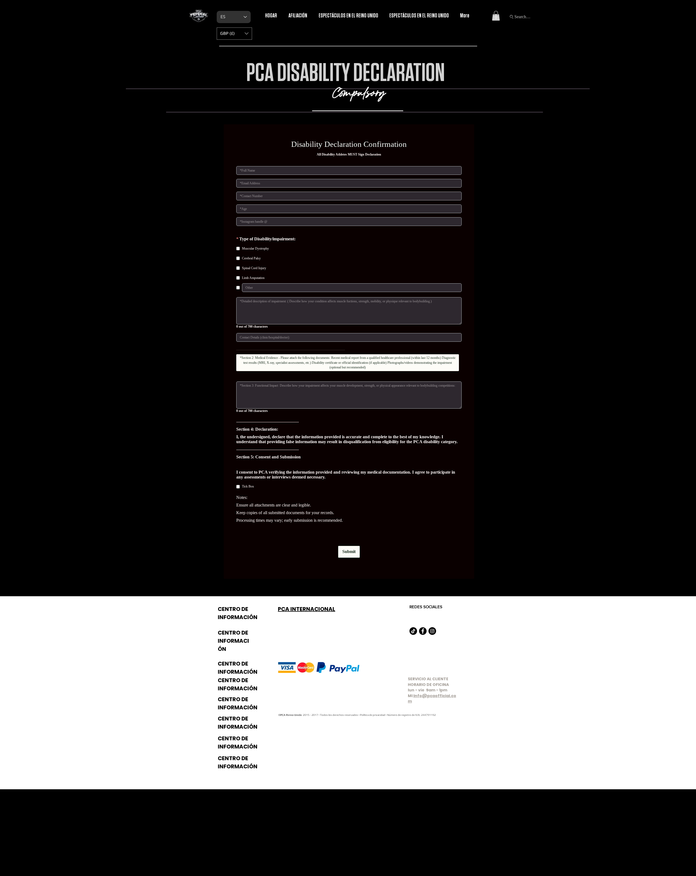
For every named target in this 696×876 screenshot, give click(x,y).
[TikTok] (413, 631)
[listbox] (234, 33)
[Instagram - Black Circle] (432, 631)
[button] (496, 16)
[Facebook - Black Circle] (423, 631)
